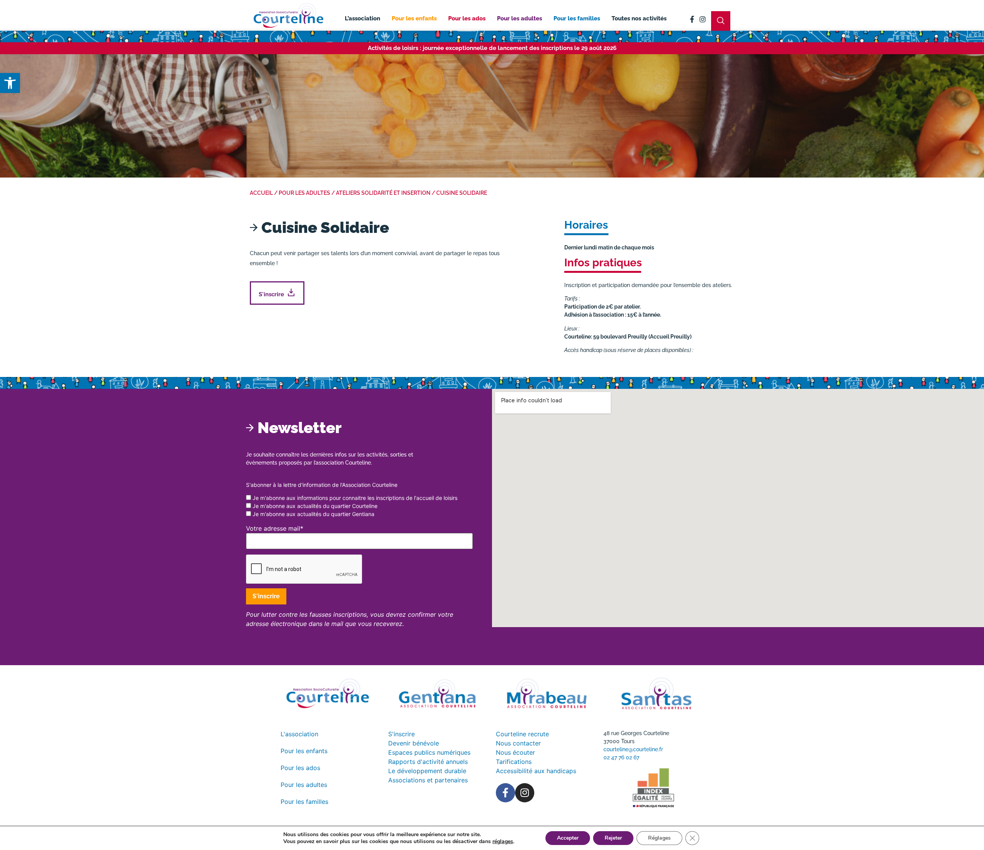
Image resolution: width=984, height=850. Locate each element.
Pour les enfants (414, 18)
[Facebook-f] (691, 19)
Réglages (659, 838)
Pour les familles (577, 18)
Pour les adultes (519, 18)
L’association (362, 18)
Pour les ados (466, 18)
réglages (502, 841)
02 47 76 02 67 (621, 757)
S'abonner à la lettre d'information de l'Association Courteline (321, 485)
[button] (10, 83)
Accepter (567, 838)
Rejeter (613, 838)
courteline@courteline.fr (633, 749)
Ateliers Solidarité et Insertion (383, 193)
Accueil (261, 193)
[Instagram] (702, 19)
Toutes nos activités (639, 18)
